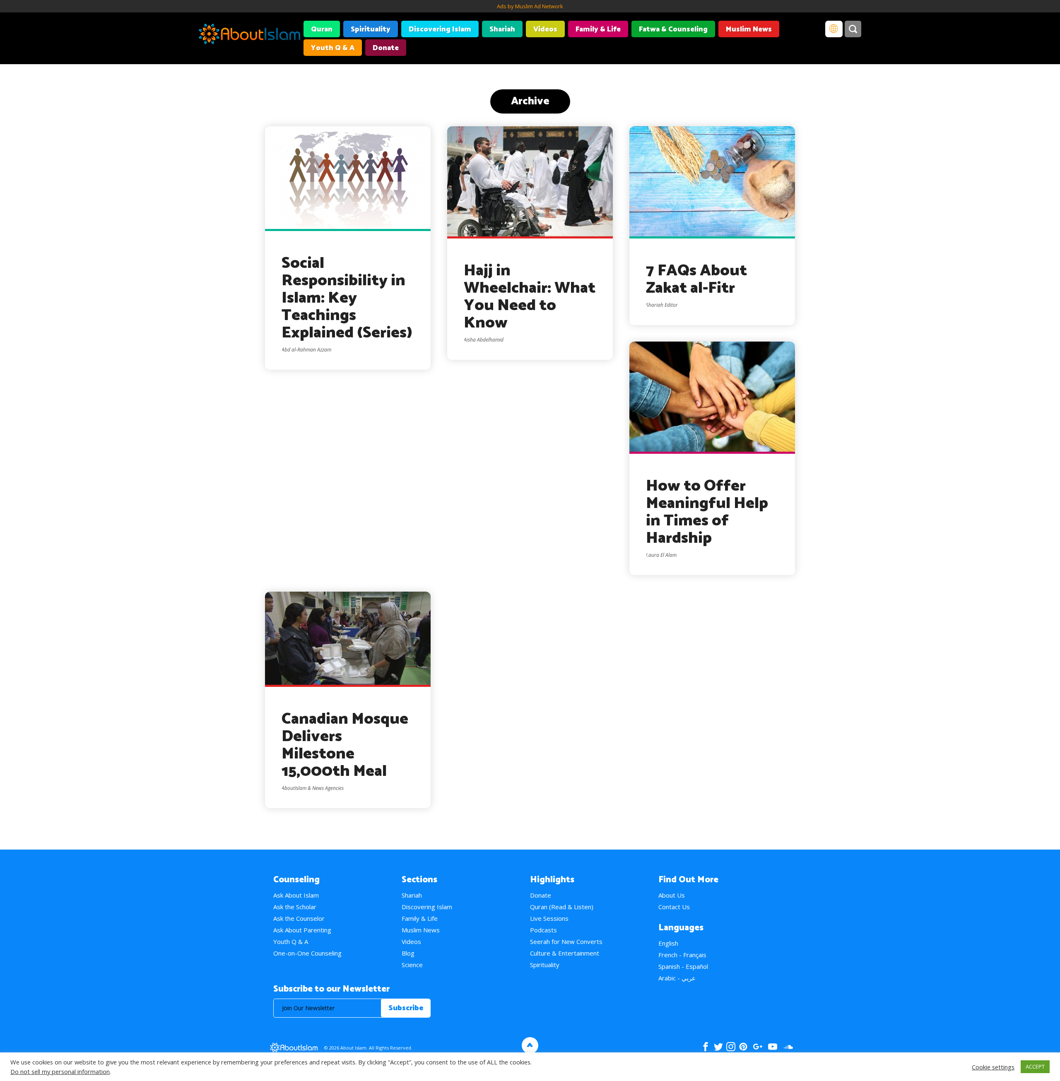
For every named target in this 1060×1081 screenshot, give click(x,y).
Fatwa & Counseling (673, 29)
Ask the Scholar (294, 907)
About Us (671, 895)
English (668, 943)
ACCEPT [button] (1035, 1066)
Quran (321, 29)
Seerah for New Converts (566, 941)
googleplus (757, 1046)
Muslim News (749, 29)
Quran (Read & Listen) (561, 907)
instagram (730, 1046)
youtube (772, 1046)
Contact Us (674, 907)
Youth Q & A (332, 48)
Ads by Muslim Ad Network (530, 6)
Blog (408, 953)
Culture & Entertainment (564, 953)
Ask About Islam (296, 895)
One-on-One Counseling (307, 953)
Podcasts (543, 930)
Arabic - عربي (677, 978)
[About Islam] (249, 35)
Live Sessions (549, 918)
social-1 (788, 1046)
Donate (386, 48)
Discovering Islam (440, 29)
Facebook (705, 1046)
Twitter (718, 1046)
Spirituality (370, 29)
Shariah (502, 29)
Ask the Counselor (299, 918)
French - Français (682, 955)
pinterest (743, 1046)
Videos (545, 29)
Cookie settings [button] (993, 1067)
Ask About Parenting (302, 930)
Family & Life (598, 29)
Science (412, 965)
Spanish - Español (683, 966)
